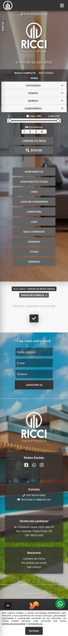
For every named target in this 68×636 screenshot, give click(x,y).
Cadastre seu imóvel (34, 558)
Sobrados (34, 241)
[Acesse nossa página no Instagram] (42, 465)
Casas (34, 191)
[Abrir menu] (62, 5)
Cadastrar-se (34, 384)
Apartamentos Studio (34, 181)
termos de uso (35, 623)
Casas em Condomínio (34, 201)
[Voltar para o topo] (8, 605)
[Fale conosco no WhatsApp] (34, 465)
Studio (34, 251)
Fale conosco (34, 566)
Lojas (34, 221)
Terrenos (34, 261)
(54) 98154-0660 (36, 13)
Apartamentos (34, 171)
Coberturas (34, 211)
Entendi (34, 630)
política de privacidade (13, 623)
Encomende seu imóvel (34, 562)
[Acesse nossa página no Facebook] (26, 465)
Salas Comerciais (34, 231)
